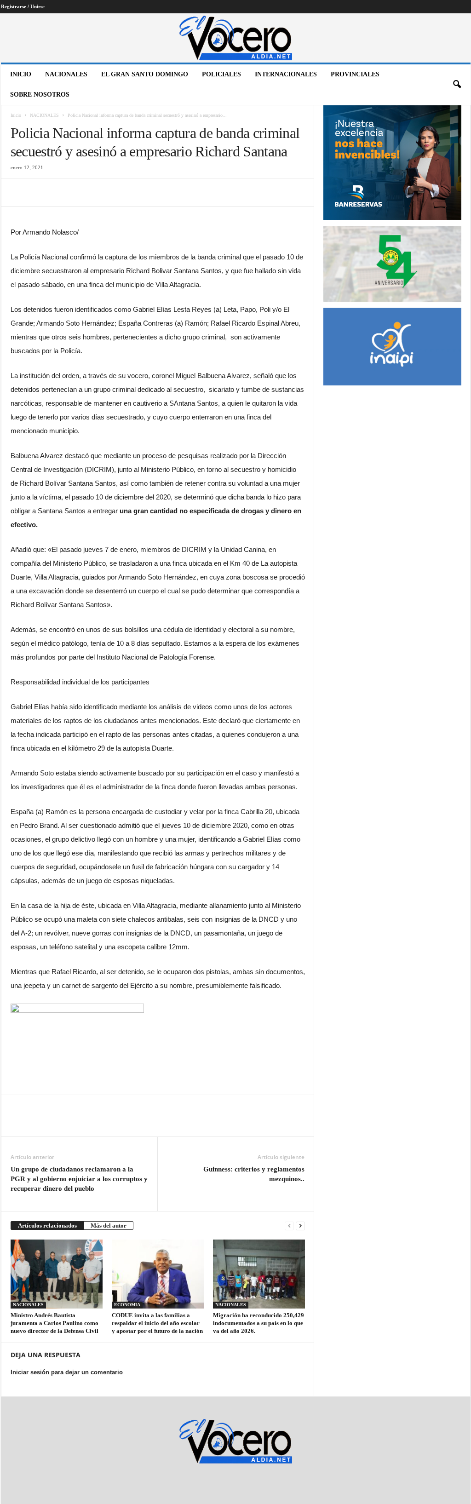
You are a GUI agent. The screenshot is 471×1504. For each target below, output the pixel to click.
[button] (457, 85)
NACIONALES (66, 74)
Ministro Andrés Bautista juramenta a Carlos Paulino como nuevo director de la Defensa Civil (54, 1323)
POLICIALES (221, 74)
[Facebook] (20, 192)
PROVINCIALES (355, 74)
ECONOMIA (127, 1304)
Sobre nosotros (39, 94)
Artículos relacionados (47, 1225)
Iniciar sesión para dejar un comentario (67, 1372)
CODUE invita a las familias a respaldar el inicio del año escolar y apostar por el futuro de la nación (157, 1323)
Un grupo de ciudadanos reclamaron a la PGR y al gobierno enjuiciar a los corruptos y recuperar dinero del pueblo (79, 1178)
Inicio (20, 74)
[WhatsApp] (83, 192)
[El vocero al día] (236, 38)
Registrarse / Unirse (23, 6)
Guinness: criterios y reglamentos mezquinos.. (253, 1174)
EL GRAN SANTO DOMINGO (144, 74)
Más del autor (108, 1225)
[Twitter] (41, 192)
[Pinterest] (62, 192)
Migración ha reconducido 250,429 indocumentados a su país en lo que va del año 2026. (258, 1323)
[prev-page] (289, 1225)
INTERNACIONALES (286, 74)
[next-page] (300, 1225)
